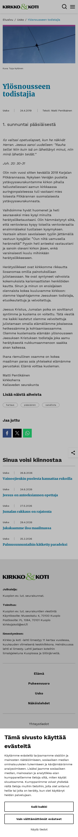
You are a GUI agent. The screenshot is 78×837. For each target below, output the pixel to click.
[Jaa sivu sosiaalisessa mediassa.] (73, 453)
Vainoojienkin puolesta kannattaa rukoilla (37, 479)
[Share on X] (17, 433)
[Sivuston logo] (20, 6)
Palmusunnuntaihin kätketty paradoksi (35, 544)
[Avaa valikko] (72, 6)
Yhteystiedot (39, 724)
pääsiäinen (30, 405)
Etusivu (8, 19)
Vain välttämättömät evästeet (39, 819)
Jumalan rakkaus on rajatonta (27, 511)
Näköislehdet (39, 703)
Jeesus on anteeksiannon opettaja (30, 495)
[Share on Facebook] (7, 433)
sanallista (51, 405)
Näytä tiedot (39, 829)
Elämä (39, 673)
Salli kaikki (39, 806)
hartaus (10, 405)
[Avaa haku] (64, 6)
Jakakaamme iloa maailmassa (27, 528)
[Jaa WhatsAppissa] (27, 433)
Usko (20, 19)
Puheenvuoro (39, 683)
